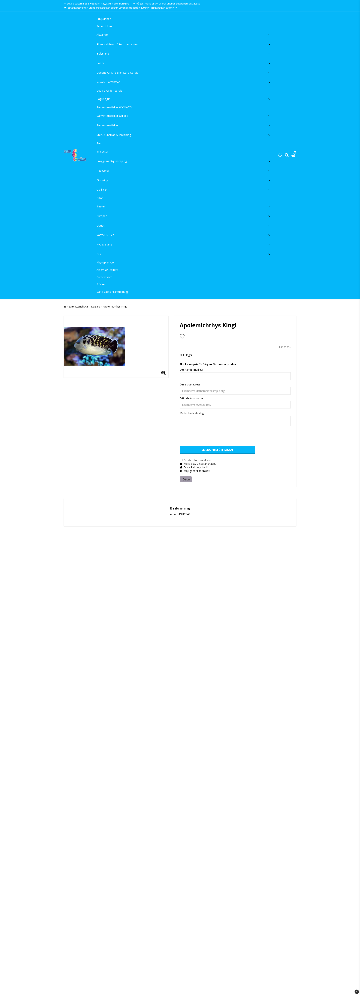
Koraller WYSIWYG (108, 82)
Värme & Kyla (105, 235)
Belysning (103, 53)
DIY (99, 254)
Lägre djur (103, 99)
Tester (101, 206)
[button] (280, 155)
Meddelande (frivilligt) (193, 413)
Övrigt (100, 225)
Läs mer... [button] (285, 347)
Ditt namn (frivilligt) (191, 369)
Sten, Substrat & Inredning (114, 135)
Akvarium (103, 34)
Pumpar (102, 216)
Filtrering (102, 180)
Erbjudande (104, 19)
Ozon (100, 198)
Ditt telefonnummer (192, 398)
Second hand (105, 26)
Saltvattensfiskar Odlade (112, 115)
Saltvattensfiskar (107, 125)
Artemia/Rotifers (107, 270)
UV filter (102, 189)
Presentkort (104, 277)
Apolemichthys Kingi (115, 306)
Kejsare (95, 306)
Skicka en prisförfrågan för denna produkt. (209, 364)
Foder (100, 63)
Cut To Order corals (109, 90)
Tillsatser (102, 151)
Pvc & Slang (104, 244)
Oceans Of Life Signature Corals (117, 72)
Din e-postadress (190, 384)
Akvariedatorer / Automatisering (117, 44)
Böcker (101, 284)
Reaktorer (103, 170)
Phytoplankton (106, 262)
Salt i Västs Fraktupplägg (113, 291)
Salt (99, 143)
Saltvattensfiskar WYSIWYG (114, 107)
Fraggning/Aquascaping (112, 161)
